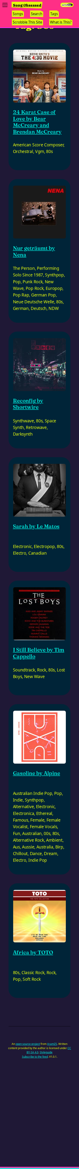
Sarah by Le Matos (36, 526)
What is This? (61, 22)
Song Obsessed (27, 5)
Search (36, 13)
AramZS (52, 1044)
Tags (54, 13)
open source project (28, 1044)
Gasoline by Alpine (36, 773)
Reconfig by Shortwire (28, 403)
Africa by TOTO (33, 952)
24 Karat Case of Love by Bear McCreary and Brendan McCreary (37, 122)
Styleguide (46, 1052)
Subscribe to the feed (35, 1057)
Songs (18, 13)
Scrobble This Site (27, 22)
